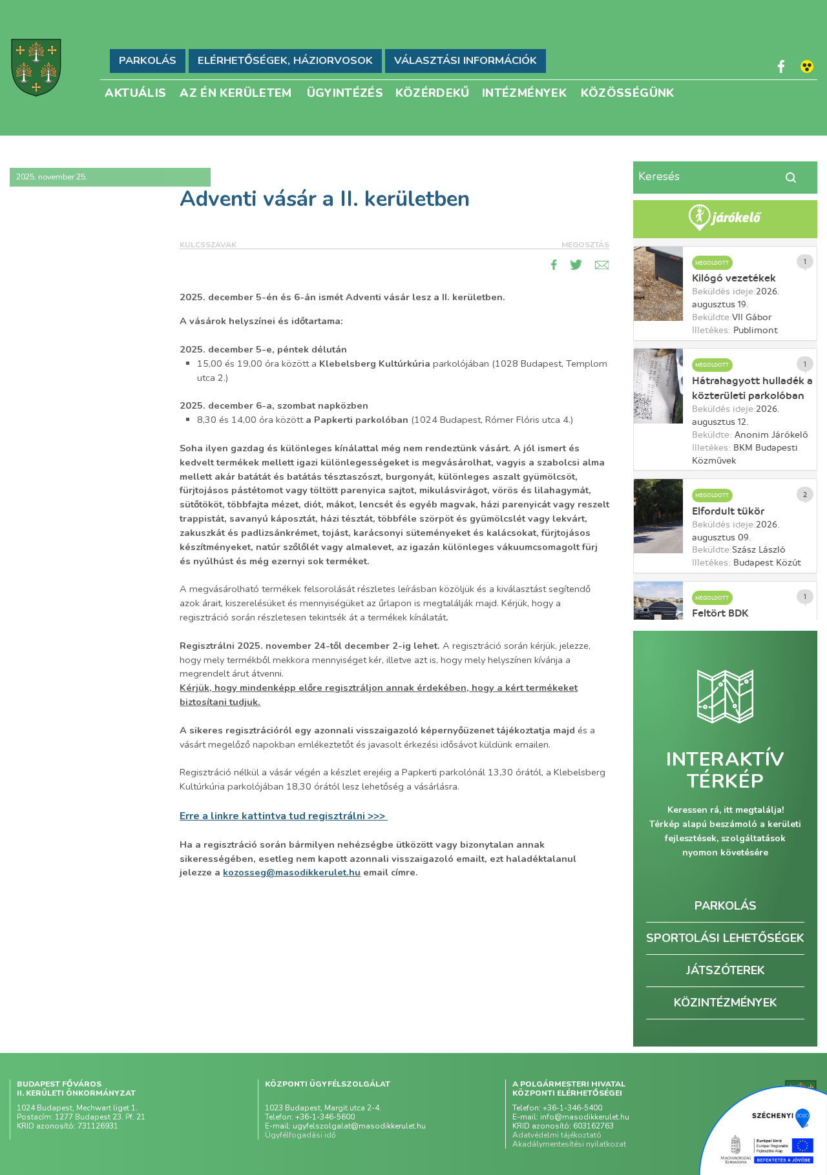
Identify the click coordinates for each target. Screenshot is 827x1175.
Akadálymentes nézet (807, 66)
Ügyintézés (345, 92)
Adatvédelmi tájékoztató (557, 1135)
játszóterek (725, 970)
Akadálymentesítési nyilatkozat (569, 1144)
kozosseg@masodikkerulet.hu (292, 872)
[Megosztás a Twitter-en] (576, 265)
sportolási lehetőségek (725, 938)
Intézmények (524, 92)
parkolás (726, 906)
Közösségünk (628, 92)
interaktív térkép (725, 771)
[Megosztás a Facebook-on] (554, 265)
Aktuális (135, 92)
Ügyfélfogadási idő (300, 1135)
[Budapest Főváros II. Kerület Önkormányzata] (36, 67)
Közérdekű (432, 92)
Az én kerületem (235, 92)
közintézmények (725, 1002)
